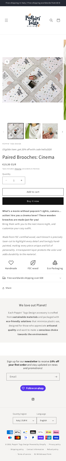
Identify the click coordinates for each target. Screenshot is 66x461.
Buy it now (33, 201)
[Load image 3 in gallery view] (50, 131)
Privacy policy (55, 444)
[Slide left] (3, 131)
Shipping (18, 169)
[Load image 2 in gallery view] (33, 131)
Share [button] (9, 287)
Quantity (6, 174)
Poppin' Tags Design (20, 444)
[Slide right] (62, 131)
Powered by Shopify (37, 444)
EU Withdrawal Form (43, 454)
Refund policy (52, 449)
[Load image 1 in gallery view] (16, 131)
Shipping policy (17, 449)
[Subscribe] (55, 377)
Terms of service (24, 454)
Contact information (35, 449)
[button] (6, 20)
